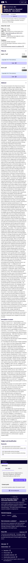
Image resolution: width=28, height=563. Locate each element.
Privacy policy (7, 552)
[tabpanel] (14, 474)
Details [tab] (4, 462)
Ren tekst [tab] (8, 468)
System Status (4, 546)
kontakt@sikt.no (7, 560)
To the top (14, 496)
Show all (15, 16)
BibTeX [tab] (20, 468)
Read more (23, 499)
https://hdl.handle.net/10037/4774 (14, 33)
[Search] (6, 2)
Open (13, 63)
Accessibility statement (9, 554)
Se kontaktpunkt (15, 490)
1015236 (8, 34)
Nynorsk (9, 515)
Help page (3, 544)
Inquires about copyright (9, 557)
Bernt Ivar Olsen (5, 14)
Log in (22, 2)
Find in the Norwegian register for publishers (11, 46)
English (14, 515)
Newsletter (6, 550)
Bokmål (3, 515)
